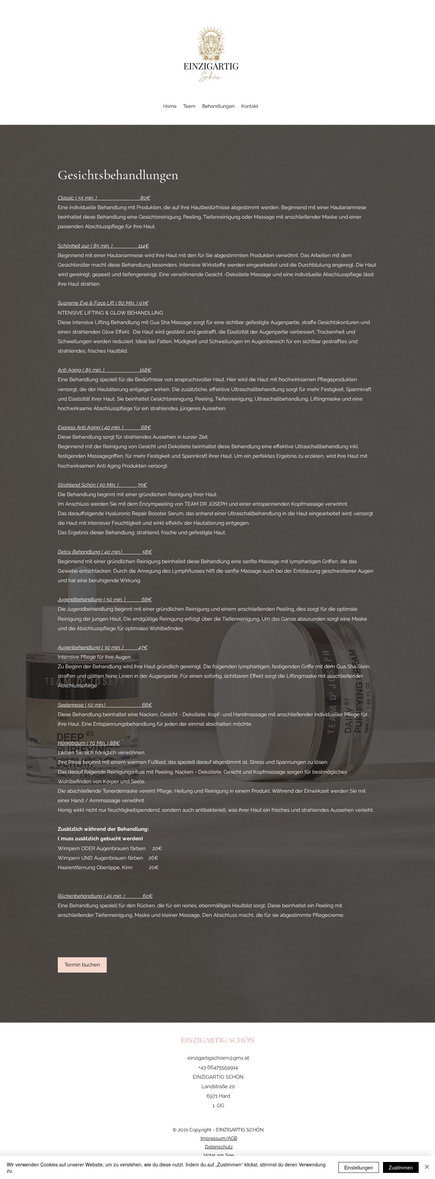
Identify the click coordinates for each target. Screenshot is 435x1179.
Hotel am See (219, 1155)
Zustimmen (401, 1167)
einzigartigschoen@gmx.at (218, 1058)
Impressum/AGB (219, 1138)
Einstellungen (358, 1167)
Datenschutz (219, 1146)
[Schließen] (427, 1167)
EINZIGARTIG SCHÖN (218, 1040)
